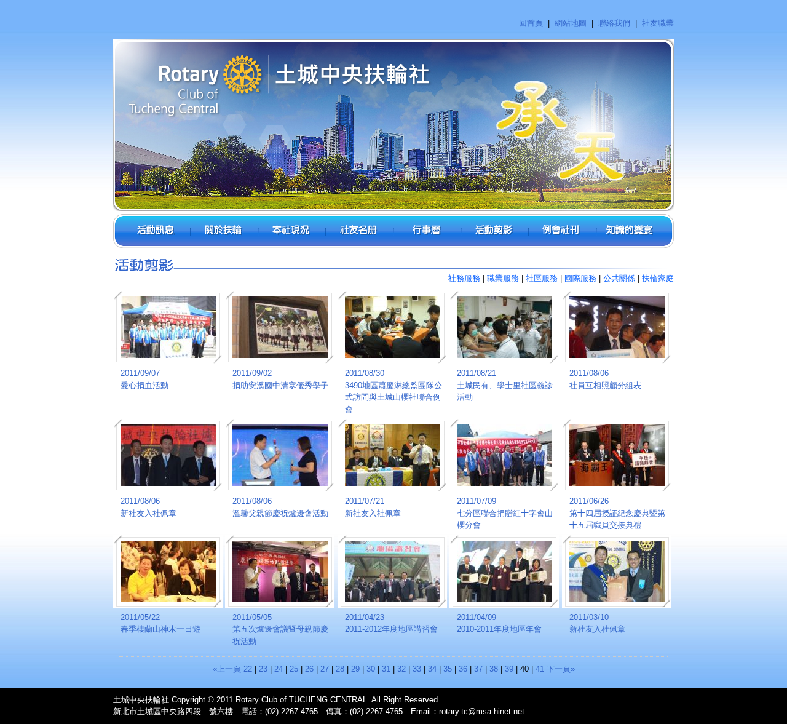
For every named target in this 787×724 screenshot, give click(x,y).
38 (493, 669)
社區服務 (542, 278)
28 (340, 669)
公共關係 (619, 278)
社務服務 (464, 278)
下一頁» (561, 669)
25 (294, 669)
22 (247, 669)
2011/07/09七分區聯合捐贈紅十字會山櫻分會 (505, 513)
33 (417, 669)
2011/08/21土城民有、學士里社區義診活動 (505, 385)
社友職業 (658, 23)
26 (309, 669)
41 (540, 669)
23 (263, 669)
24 (278, 669)
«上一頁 (227, 669)
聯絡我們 (614, 23)
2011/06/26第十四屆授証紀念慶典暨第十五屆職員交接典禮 (617, 513)
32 (401, 669)
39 (509, 669)
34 (432, 669)
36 (463, 669)
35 (447, 669)
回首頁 (531, 23)
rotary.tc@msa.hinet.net (481, 711)
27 (324, 669)
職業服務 (503, 278)
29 (355, 669)
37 (478, 669)
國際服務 (580, 278)
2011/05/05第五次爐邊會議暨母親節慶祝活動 (280, 629)
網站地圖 (571, 23)
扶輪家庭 (658, 278)
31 (386, 669)
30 (370, 669)
